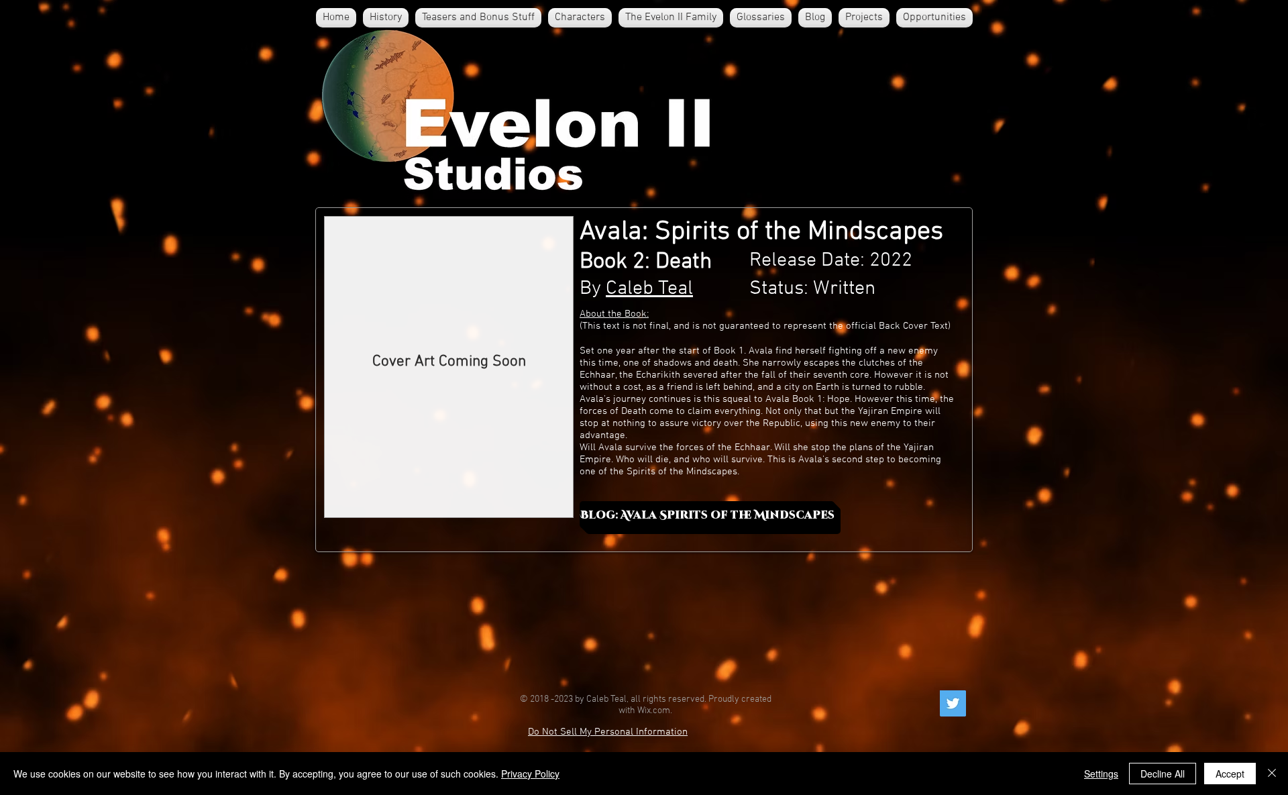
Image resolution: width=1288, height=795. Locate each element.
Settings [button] (1101, 773)
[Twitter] (953, 703)
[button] (580, 18)
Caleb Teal (649, 288)
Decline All (1162, 773)
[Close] (1272, 773)
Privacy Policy (530, 773)
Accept (1230, 773)
